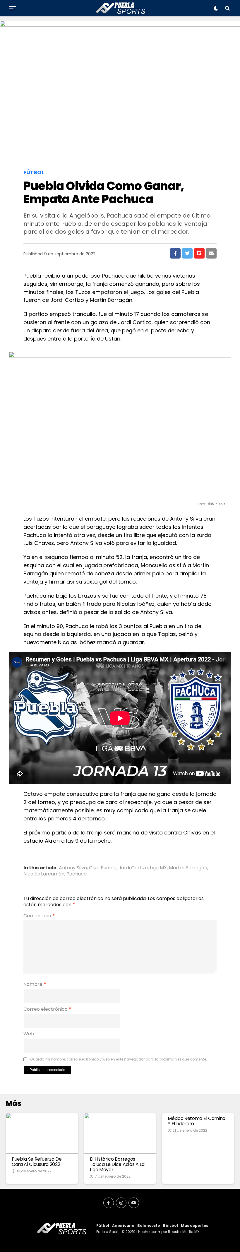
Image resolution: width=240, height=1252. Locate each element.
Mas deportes (194, 1225)
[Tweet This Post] (187, 253)
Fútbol (102, 1225)
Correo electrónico (47, 1009)
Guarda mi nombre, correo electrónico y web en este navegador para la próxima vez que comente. (118, 1059)
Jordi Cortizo (133, 868)
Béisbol (170, 1225)
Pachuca (76, 874)
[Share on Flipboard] (199, 253)
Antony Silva (73, 868)
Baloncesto (148, 1225)
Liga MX (158, 868)
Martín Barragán (188, 868)
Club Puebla (102, 868)
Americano (123, 1225)
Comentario (39, 916)
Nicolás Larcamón (43, 874)
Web (28, 1034)
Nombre (34, 984)
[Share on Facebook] (175, 253)
